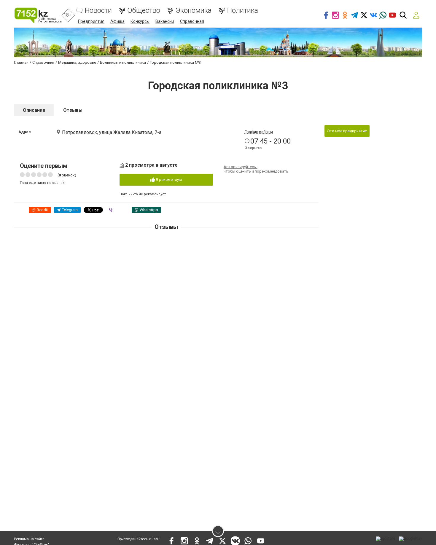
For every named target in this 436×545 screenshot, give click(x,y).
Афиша (117, 21)
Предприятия (91, 21)
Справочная (192, 21)
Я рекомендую (168, 179)
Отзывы (72, 110)
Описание (34, 110)
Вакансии (164, 21)
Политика (242, 11)
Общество (143, 11)
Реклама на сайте (29, 539)
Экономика (193, 11)
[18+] (38, 15)
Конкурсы (140, 21)
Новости (98, 11)
